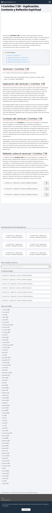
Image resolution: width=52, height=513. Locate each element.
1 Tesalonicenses (6, 325)
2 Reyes (4, 340)
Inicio (2, 498)
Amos (3, 355)
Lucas (3, 438)
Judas (3, 428)
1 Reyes (4, 319)
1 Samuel (4, 322)
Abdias (4, 352)
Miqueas (4, 448)
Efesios (4, 377)
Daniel (3, 370)
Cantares (4, 362)
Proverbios (4, 463)
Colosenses (5, 365)
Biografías (4, 360)
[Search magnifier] (49, 267)
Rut (3, 468)
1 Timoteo (4, 327)
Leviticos (4, 435)
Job (3, 415)
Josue (3, 423)
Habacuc (4, 400)
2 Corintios (5, 330)
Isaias (3, 410)
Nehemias (4, 453)
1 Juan (3, 314)
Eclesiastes (5, 375)
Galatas (4, 395)
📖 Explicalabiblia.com (8, 2)
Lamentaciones (6, 433)
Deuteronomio (5, 372)
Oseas (3, 458)
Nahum (4, 450)
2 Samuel (4, 342)
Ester (3, 382)
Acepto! (26, 509)
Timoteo (4, 478)
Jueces (4, 430)
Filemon (4, 390)
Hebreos (4, 405)
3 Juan (3, 350)
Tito (3, 481)
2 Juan (3, 335)
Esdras (3, 380)
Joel (3, 418)
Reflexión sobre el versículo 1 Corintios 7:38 (19, 62)
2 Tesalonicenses (6, 345)
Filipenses (4, 393)
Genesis (4, 398)
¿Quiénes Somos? (5, 500)
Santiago (4, 473)
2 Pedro (4, 337)
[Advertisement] (26, 22)
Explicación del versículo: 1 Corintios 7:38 (17, 57)
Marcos (4, 443)
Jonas (3, 420)
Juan (3, 425)
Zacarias (4, 483)
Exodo (3, 385)
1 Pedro (4, 317)
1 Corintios (4, 309)
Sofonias (4, 476)
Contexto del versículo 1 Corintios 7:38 (17, 60)
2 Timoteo (4, 347)
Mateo (3, 445)
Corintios (4, 367)
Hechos (4, 408)
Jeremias (4, 413)
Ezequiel (4, 387)
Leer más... (6, 506)
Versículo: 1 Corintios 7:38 (13, 55)
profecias (4, 461)
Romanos (4, 466)
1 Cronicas (4, 312)
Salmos (4, 471)
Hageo (4, 403)
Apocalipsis (5, 357)
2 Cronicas (5, 332)
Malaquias (4, 440)
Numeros (4, 455)
